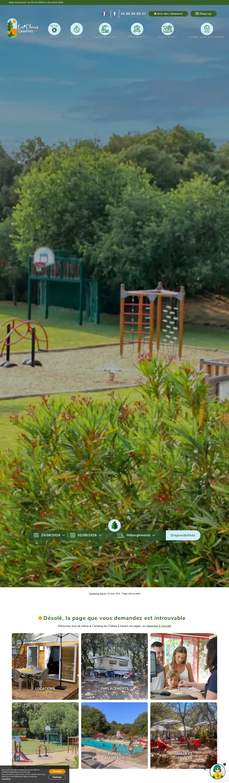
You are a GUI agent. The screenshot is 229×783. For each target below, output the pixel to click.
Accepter (57, 771)
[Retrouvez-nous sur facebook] (115, 14)
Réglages (57, 777)
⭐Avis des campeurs (168, 13)
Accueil (54, 37)
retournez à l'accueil (158, 626)
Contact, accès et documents (207, 37)
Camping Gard (97, 593)
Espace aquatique (105, 37)
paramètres (6, 779)
